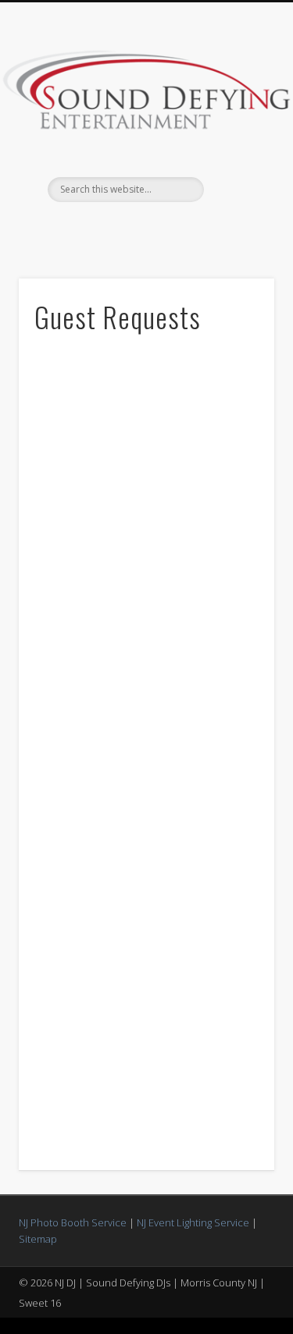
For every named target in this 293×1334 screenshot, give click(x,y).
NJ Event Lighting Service (193, 1222)
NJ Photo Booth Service (73, 1222)
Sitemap (38, 1239)
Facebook (144, 228)
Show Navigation (236, 139)
